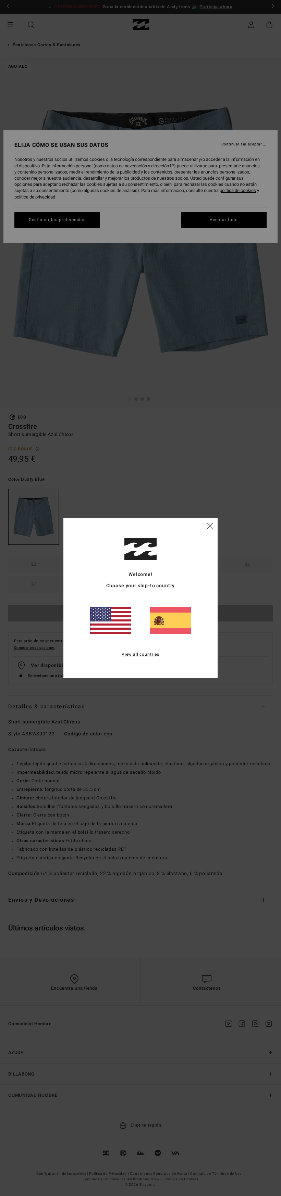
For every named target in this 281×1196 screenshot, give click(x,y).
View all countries (140, 654)
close (209, 525)
